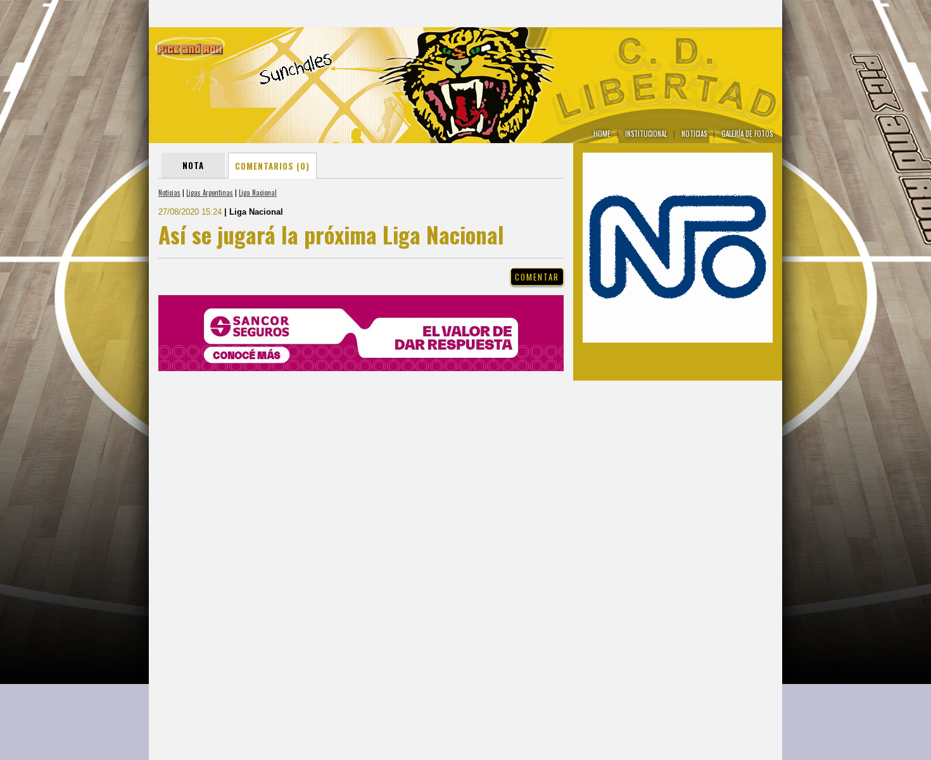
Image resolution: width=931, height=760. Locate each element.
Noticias (169, 192)
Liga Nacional (258, 192)
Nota (193, 165)
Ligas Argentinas (209, 192)
